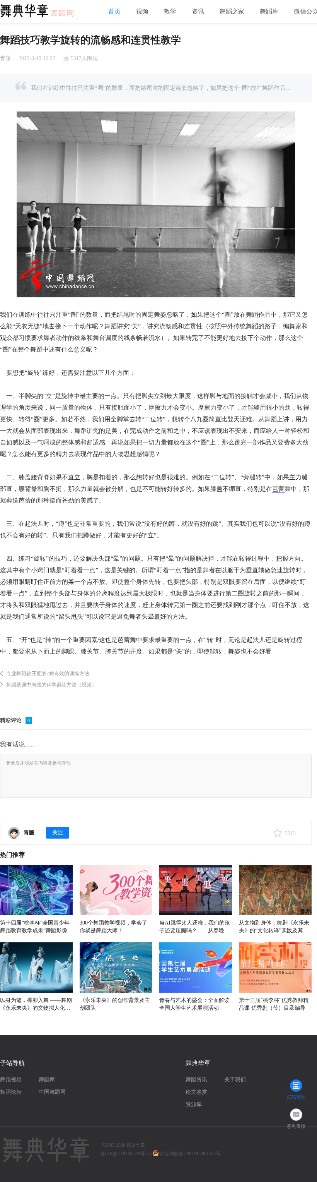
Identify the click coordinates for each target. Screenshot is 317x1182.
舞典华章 (135, 1145)
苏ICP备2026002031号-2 (125, 1153)
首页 (114, 11)
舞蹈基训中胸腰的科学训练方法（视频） (51, 685)
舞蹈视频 (11, 1079)
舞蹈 (252, 314)
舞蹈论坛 (11, 1092)
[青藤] (14, 833)
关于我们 (235, 1079)
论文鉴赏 (196, 1092)
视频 (142, 11)
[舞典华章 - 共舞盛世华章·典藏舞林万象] (40, 8)
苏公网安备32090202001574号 (191, 1153)
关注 (57, 832)
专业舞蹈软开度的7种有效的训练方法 (47, 673)
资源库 (194, 1104)
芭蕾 (278, 488)
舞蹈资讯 (196, 1079)
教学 (170, 11)
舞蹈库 (269, 11)
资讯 (198, 11)
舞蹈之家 (232, 11)
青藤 (5, 58)
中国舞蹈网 (52, 1092)
